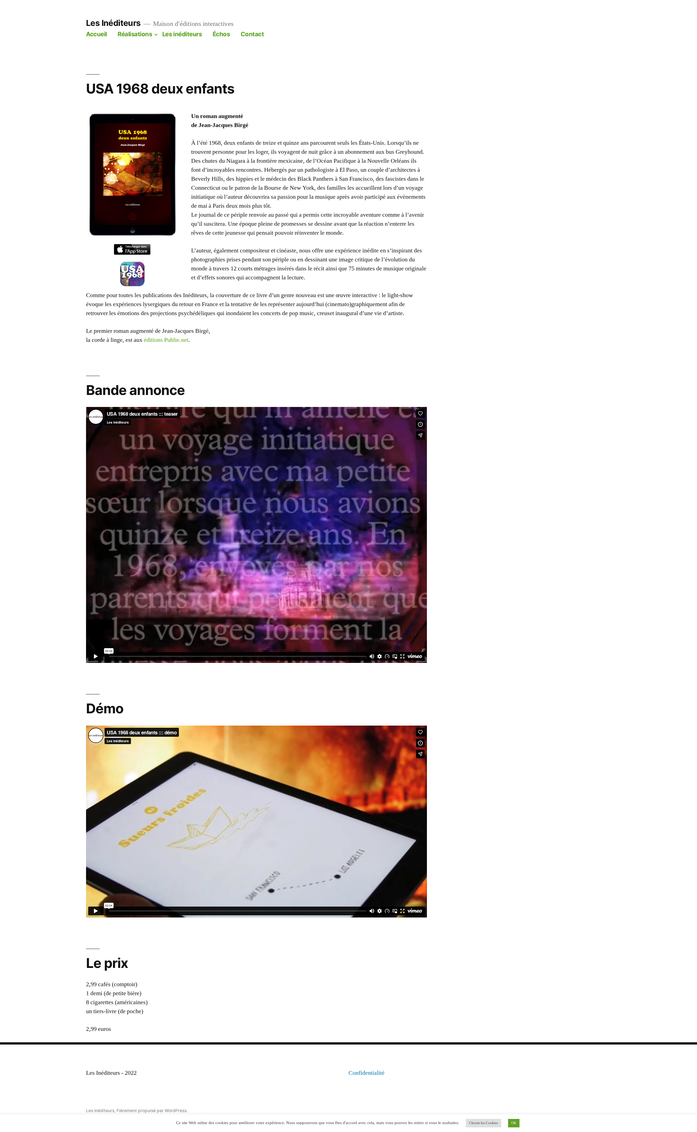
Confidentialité (366, 1073)
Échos (221, 34)
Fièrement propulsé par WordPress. (152, 1110)
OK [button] (513, 1123)
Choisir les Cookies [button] (483, 1123)
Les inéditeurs (182, 34)
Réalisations (135, 34)
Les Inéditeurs (113, 23)
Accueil (96, 34)
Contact (252, 34)
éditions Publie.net (166, 340)
